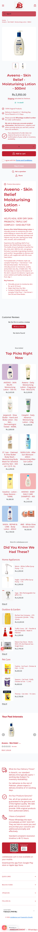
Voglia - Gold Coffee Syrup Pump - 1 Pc (24, 581)
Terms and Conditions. (24, 160)
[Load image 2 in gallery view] (23, 66)
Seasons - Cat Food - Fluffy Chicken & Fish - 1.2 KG (24, 681)
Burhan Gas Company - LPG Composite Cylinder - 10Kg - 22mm (24, 617)
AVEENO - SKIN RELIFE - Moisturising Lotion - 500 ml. (10, 386)
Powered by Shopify (27, 917)
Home (4, 20)
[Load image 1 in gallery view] (15, 66)
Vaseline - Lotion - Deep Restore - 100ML (10, 494)
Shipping (11, 99)
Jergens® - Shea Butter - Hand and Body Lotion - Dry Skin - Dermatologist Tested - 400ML (10, 421)
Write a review (19, 326)
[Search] (4, 13)
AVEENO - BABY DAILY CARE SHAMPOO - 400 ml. (28, 495)
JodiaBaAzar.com (15, 917)
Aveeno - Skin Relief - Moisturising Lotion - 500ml (10, 743)
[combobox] (19, 13)
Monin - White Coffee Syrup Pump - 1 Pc (24, 567)
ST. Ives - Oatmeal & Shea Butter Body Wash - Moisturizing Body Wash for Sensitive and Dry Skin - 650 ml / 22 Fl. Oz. (10, 459)
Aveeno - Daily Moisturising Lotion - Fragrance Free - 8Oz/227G (28, 386)
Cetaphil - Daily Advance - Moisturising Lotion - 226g (28, 418)
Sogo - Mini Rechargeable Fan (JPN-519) (25, 594)
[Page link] (19, 847)
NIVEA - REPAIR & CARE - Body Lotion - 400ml (10, 526)
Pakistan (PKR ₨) (10, 912)
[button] (35, 6)
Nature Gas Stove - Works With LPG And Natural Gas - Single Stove (24, 644)
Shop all (4, 604)
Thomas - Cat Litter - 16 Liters (25, 694)
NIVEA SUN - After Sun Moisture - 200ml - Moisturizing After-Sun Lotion (28, 457)
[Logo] (19, 5)
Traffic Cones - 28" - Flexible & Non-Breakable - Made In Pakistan (25, 631)
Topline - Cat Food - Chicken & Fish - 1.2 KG (25, 667)
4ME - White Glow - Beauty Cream (28, 525)
